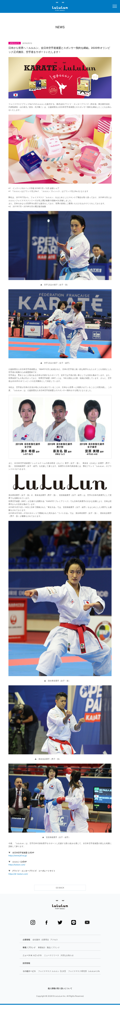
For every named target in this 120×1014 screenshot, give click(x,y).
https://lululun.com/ (16, 864)
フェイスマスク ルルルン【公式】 (52, 971)
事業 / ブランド (29, 947)
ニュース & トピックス (32, 955)
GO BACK (60, 888)
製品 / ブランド (53, 947)
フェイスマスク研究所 (77, 971)
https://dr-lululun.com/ (18, 874)
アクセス (54, 939)
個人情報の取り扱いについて (60, 988)
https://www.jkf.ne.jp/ (17, 855)
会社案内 (36, 939)
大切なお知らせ (67, 955)
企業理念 (45, 939)
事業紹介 (41, 947)
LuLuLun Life (94, 971)
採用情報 (26, 963)
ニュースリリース (51, 955)
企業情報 (26, 939)
